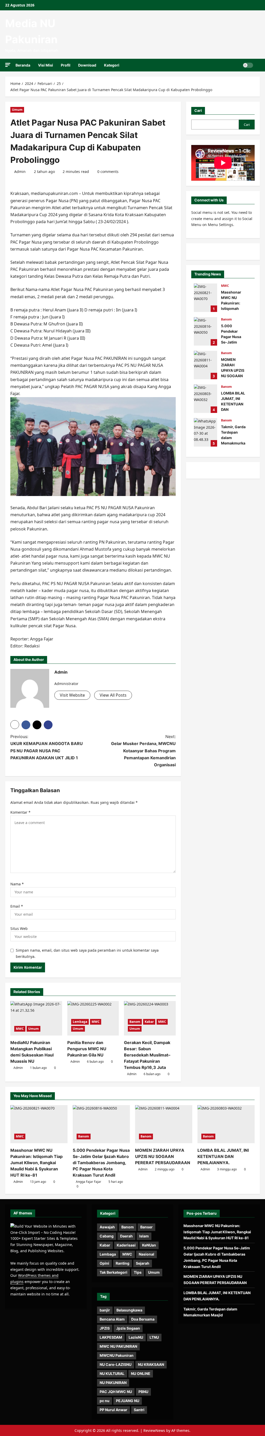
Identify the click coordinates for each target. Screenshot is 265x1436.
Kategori (111, 65)
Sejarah (142, 1263)
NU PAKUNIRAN (113, 1382)
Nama (17, 883)
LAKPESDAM (111, 1337)
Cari (198, 110)
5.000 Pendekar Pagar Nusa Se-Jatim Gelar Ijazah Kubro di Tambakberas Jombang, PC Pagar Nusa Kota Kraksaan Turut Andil (205, 331)
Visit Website (72, 695)
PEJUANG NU (127, 1400)
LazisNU (136, 1337)
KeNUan (149, 1245)
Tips (138, 1272)
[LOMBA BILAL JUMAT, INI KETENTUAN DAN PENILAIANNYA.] (226, 1124)
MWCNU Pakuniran (117, 1355)
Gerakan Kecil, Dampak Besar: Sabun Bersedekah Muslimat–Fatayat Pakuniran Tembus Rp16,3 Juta (147, 1055)
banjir (105, 1310)
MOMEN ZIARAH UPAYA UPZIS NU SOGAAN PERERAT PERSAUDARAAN (205, 365)
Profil (65, 65)
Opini (104, 1263)
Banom (134, 1021)
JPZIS (105, 1328)
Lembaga (80, 1021)
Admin (20, 171)
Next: (143, 750)
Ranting (122, 1263)
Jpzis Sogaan (128, 1328)
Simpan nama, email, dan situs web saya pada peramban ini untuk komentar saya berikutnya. (87, 953)
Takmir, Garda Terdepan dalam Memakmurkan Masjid (205, 432)
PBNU (143, 1391)
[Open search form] (258, 65)
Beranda (23, 65)
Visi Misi (45, 65)
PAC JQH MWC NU (116, 1391)
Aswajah (107, 1227)
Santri (139, 1410)
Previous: (46, 747)
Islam (144, 1236)
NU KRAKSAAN (151, 1364)
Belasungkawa (129, 1310)
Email (16, 906)
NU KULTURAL (112, 1373)
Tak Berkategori (113, 1272)
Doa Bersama (142, 1319)
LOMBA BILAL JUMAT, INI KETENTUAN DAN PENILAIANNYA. (205, 398)
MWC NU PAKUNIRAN (118, 1346)
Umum (17, 109)
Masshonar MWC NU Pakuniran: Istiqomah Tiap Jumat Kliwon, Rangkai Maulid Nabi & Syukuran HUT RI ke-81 (205, 297)
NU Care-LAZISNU (115, 1364)
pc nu (104, 1400)
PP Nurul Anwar (113, 1410)
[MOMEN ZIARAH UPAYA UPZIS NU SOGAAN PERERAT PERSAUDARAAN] (163, 1124)
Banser (146, 1227)
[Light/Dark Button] (248, 65)
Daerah (126, 1236)
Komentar (20, 812)
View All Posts (113, 695)
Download (87, 65)
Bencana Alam (112, 1319)
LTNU (154, 1337)
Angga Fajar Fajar (88, 1181)
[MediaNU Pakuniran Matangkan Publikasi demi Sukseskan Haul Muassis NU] (36, 1018)
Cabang (107, 1236)
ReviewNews (154, 1430)
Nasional (146, 1254)
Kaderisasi (126, 1245)
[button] (7, 65)
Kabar (149, 1021)
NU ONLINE (140, 1373)
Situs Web (19, 928)
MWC (20, 1028)
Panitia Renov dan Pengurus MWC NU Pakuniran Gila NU (86, 1049)
